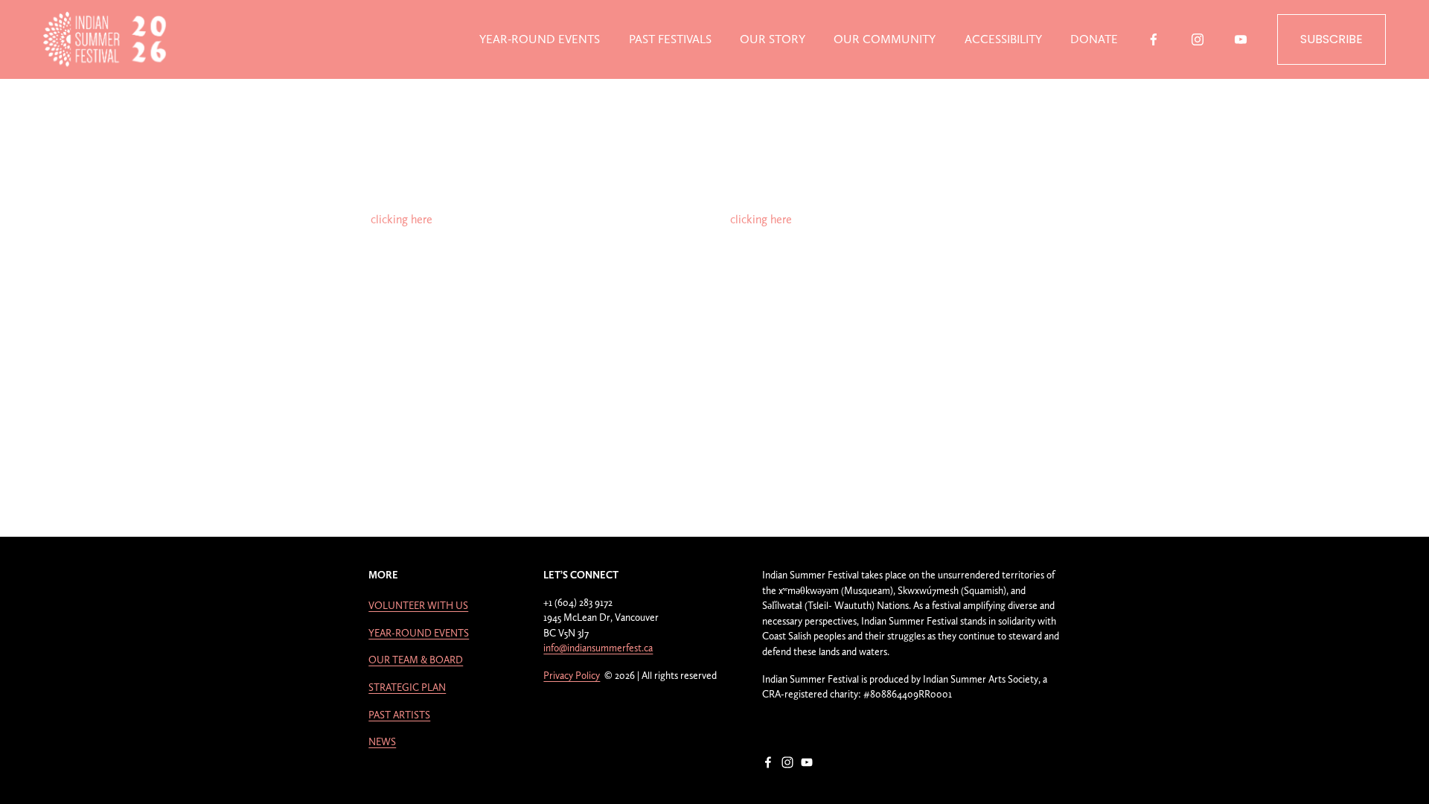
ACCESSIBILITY (1003, 39)
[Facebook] (1153, 39)
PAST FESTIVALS (670, 39)
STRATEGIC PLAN (407, 687)
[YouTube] (1240, 39)
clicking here (401, 219)
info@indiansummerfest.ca (598, 648)
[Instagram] (1197, 39)
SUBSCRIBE (1331, 39)
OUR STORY (772, 39)
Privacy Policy (571, 675)
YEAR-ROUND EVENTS (539, 39)
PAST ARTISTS (399, 715)
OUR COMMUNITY (885, 39)
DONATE (1094, 39)
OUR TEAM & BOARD (415, 660)
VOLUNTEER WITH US (418, 605)
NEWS (382, 741)
